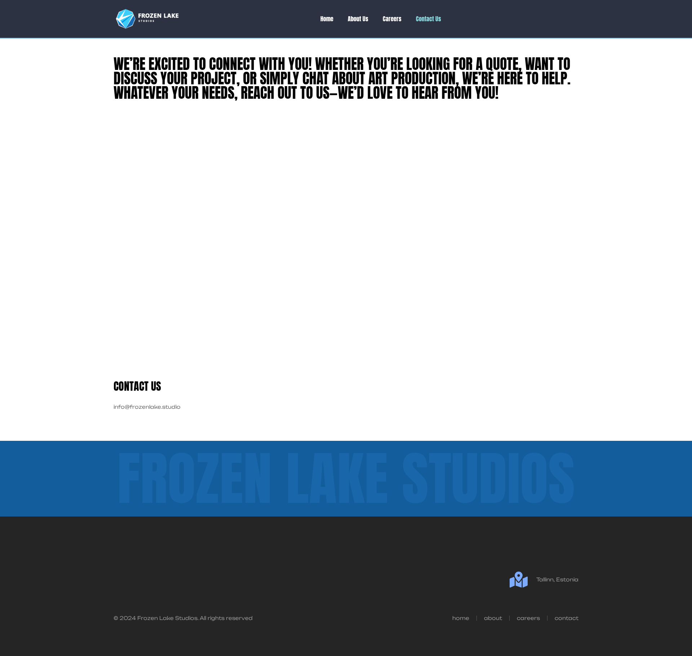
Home (326, 18)
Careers (392, 18)
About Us (358, 18)
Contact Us (428, 18)
